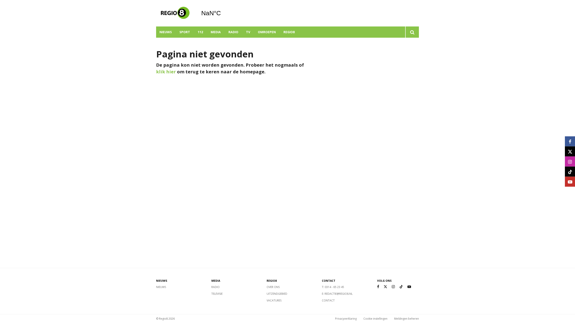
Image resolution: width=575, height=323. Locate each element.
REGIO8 (289, 32)
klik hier (166, 72)
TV (248, 32)
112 (200, 32)
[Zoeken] (412, 32)
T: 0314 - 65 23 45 (333, 287)
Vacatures (274, 300)
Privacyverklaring (346, 319)
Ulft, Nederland (222, 13)
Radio (233, 32)
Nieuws (165, 32)
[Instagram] (393, 287)
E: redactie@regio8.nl (337, 294)
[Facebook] (378, 287)
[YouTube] (409, 287)
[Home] (175, 13)
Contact (328, 300)
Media (216, 32)
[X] (385, 287)
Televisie (217, 294)
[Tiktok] (401, 287)
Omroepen (267, 32)
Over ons (273, 287)
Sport (184, 32)
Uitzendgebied (277, 294)
